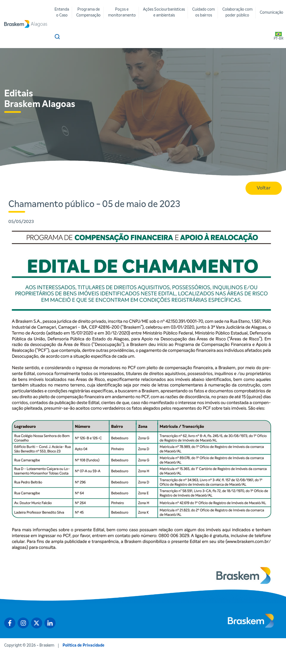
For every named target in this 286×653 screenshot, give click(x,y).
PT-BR (278, 39)
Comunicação (271, 13)
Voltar (264, 188)
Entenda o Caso (61, 12)
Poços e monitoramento (122, 12)
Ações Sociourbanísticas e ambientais (164, 12)
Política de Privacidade (83, 645)
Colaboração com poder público (237, 12)
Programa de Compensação (88, 12)
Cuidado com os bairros (203, 12)
